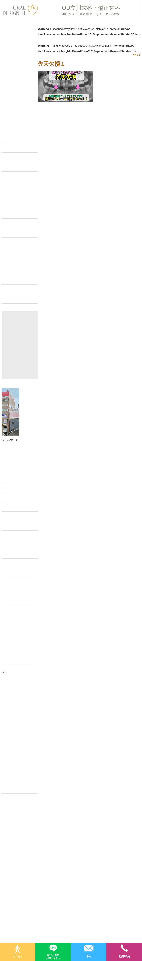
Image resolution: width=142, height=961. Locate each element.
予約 (88, 956)
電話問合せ (124, 956)
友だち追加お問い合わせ (53, 956)
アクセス (18, 956)
